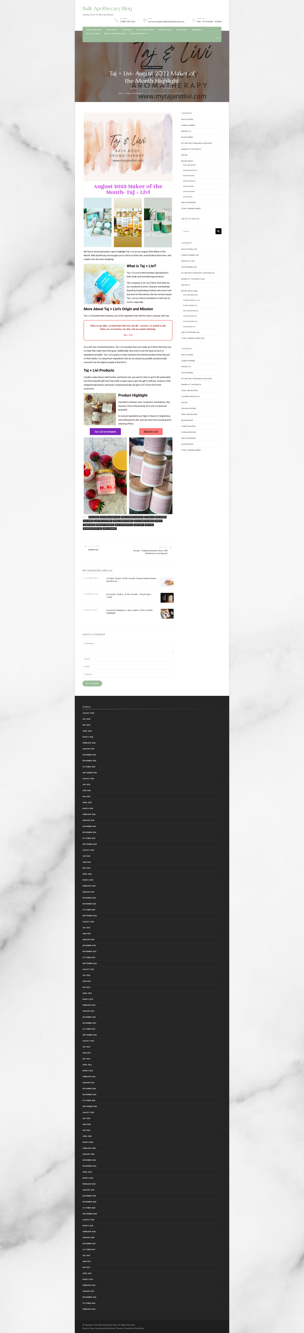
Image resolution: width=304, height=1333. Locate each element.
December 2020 (89, 1089)
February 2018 (89, 1232)
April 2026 (87, 731)
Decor (184, 155)
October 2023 (89, 910)
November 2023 (89, 904)
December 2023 (89, 898)
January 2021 (88, 1083)
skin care (149, 525)
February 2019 (89, 1184)
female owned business (123, 521)
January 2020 (88, 1154)
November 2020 (89, 1094)
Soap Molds (111, 30)
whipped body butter (92, 528)
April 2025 (87, 802)
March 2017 (88, 1279)
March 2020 (88, 1142)
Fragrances (181, 30)
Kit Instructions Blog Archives (196, 143)
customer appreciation (110, 517)
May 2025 (86, 796)
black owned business (144, 521)
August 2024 (88, 850)
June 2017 (87, 1261)
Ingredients (197, 30)
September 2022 (90, 963)
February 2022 (89, 1005)
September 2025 (90, 773)
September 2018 (90, 1214)
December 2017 (89, 1244)
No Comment (169, 88)
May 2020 (86, 1130)
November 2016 (89, 1297)
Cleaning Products (190, 170)
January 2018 (88, 1237)
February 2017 (89, 1285)
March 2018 (88, 1226)
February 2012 (89, 1309)
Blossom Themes (115, 1328)
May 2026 (86, 725)
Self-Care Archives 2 (123, 525)
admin (135, 88)
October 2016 (89, 1303)
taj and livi (149, 517)
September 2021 (90, 1035)
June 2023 (87, 934)
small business (109, 528)
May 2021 (86, 1059)
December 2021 (89, 1017)
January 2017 (88, 1291)
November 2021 (89, 1023)
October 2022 (89, 957)
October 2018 (89, 1208)
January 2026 (88, 749)
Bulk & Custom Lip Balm (114, 34)
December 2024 (89, 826)
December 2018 (89, 1196)
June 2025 (87, 790)
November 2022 (89, 951)
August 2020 (88, 1112)
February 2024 (89, 886)
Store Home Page (94, 30)
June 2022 (87, 981)
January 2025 (88, 820)
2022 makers (161, 517)
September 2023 (90, 916)
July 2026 (86, 719)
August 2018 (88, 1220)
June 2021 (87, 1053)
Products (186, 131)
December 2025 (89, 755)
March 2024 (88, 880)
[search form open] (217, 38)
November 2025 (89, 761)
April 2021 (87, 1065)
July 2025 (86, 784)
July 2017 (86, 1255)
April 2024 (87, 874)
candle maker (89, 525)
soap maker (94, 517)
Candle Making (188, 125)
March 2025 (88, 808)
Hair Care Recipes (189, 165)
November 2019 (89, 1166)
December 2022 (89, 945)
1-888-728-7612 (127, 21)
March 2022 (88, 999)
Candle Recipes (188, 186)
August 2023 (88, 922)
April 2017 (87, 1273)
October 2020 (89, 1100)
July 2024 (86, 856)
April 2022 (87, 993)
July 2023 (86, 928)
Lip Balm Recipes (189, 192)
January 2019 (88, 1190)
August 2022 (88, 969)
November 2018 (89, 1202)
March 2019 (88, 1178)
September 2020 (90, 1106)
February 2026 (89, 743)
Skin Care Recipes (189, 181)
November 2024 (89, 832)
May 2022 (86, 987)
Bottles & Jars (93, 34)
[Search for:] (198, 231)
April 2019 (87, 1172)
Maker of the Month (151, 67)
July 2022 (86, 975)
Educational (187, 119)
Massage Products (138, 34)
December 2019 (89, 1160)
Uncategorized (188, 202)
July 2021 (86, 1047)
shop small (138, 525)
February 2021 (89, 1077)
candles (158, 521)
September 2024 (90, 844)
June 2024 (87, 862)
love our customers (103, 521)
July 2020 (86, 1118)
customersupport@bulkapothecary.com (166, 21)
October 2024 (89, 838)
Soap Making (187, 137)
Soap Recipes (187, 197)
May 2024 (86, 868)
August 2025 (88, 779)
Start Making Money (191, 208)
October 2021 (89, 1029)
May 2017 (86, 1267)
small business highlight (132, 517)
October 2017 (89, 1249)
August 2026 (88, 713)
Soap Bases (127, 30)
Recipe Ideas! (187, 161)
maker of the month (105, 525)
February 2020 (89, 1148)
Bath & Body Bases (145, 30)
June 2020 (87, 1124)
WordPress (139, 1328)
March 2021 (88, 1071)
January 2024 (88, 892)
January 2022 (88, 1011)
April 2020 (87, 1136)
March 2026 (88, 737)
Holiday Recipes (188, 176)
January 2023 (88, 939)
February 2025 (89, 814)
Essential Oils (165, 30)
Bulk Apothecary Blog (107, 8)
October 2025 (89, 767)
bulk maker (88, 521)
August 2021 (88, 1041)
